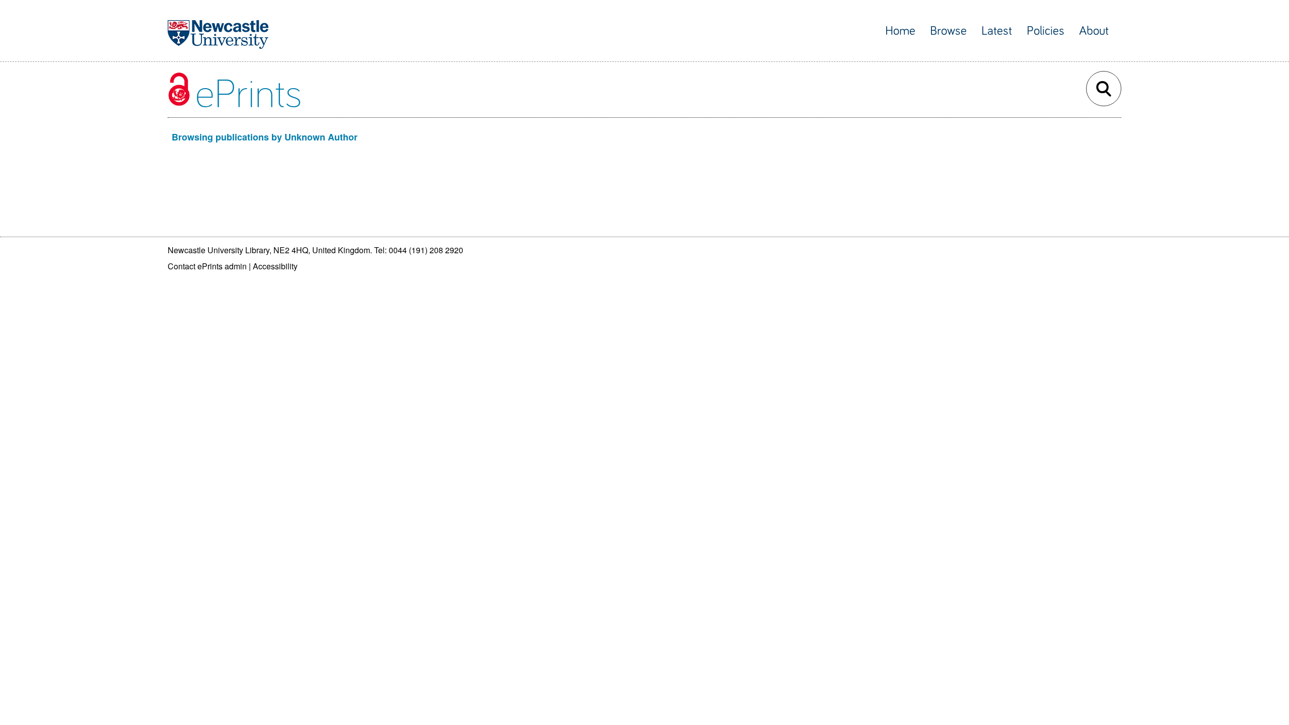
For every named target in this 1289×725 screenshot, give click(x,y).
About (1094, 31)
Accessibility (275, 266)
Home (900, 31)
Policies (1045, 31)
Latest (996, 31)
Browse (948, 31)
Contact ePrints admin (207, 266)
